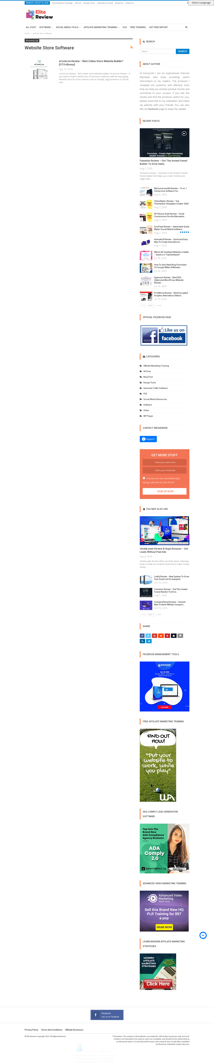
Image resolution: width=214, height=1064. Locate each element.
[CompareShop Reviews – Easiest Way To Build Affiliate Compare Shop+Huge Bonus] (146, 605)
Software (45, 27)
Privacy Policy (31, 1030)
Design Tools (89, 3)
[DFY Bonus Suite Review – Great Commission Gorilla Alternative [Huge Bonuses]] (146, 217)
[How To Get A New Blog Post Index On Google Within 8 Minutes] (146, 268)
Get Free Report (158, 27)
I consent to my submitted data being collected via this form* (161, 480)
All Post (78, 3)
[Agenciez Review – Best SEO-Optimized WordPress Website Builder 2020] (146, 280)
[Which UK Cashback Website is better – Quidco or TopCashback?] (146, 255)
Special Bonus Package (62, 3)
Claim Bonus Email (105, 3)
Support (150, 439)
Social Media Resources (155, 399)
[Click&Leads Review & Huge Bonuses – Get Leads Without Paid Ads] (164, 530)
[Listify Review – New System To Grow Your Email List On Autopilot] (146, 580)
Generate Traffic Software (155, 388)
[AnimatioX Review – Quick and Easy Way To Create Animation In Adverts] (146, 242)
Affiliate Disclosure (74, 1030)
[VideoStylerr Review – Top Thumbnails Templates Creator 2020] (146, 204)
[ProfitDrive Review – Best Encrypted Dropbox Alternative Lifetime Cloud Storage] (146, 296)
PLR (125, 27)
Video (146, 410)
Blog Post (119, 3)
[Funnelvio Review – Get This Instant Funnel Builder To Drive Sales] (164, 142)
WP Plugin (148, 416)
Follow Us (129, 3)
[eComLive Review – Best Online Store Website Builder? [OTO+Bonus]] (40, 69)
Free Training (138, 27)
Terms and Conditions (51, 1030)
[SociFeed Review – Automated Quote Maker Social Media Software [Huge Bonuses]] (146, 230)
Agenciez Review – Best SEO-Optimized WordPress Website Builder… (168, 280)
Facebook (153, 109)
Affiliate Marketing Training (100, 27)
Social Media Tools (67, 27)
